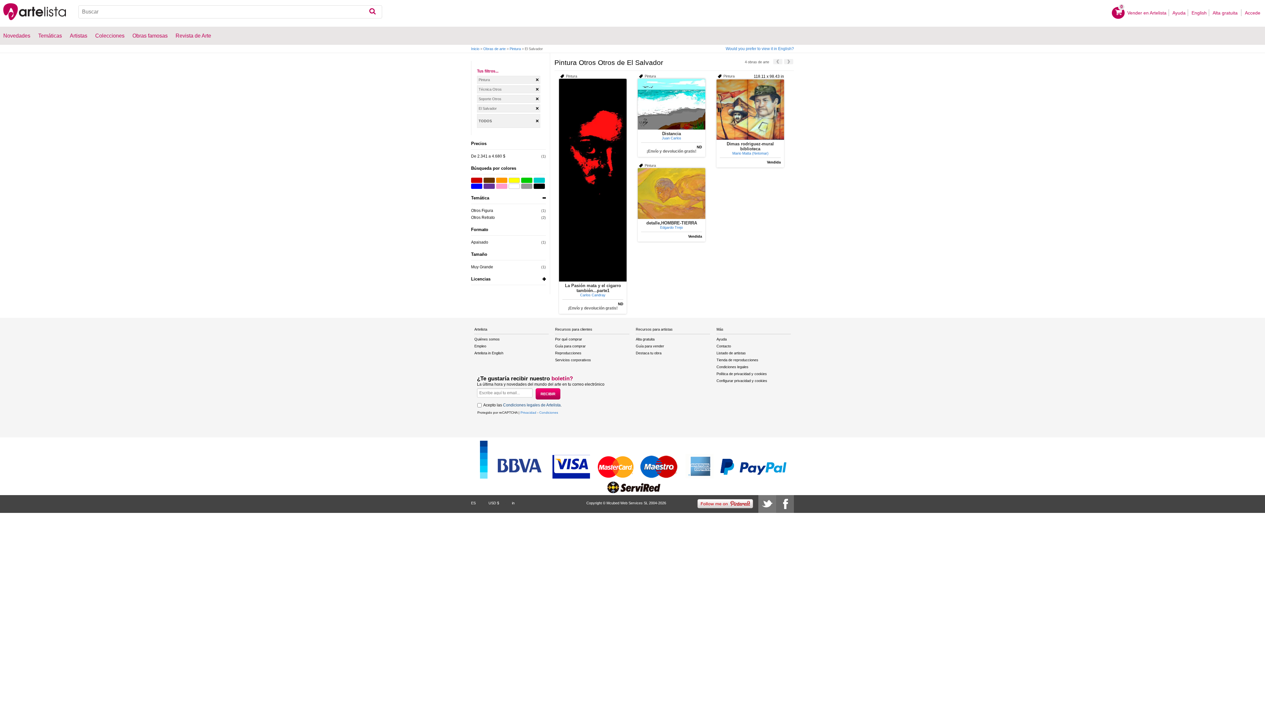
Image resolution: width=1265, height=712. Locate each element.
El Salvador (488, 108)
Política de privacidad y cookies (742, 374)
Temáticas (50, 36)
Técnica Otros (490, 89)
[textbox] (230, 11)
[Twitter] (767, 504)
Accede (1252, 12)
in (513, 503)
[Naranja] (501, 180)
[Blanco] (514, 186)
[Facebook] (785, 504)
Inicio (475, 49)
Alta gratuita (1226, 12)
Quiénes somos (487, 339)
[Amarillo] (514, 180)
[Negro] (539, 186)
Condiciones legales (732, 367)
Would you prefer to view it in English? (760, 48)
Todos (485, 121)
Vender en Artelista (1147, 12)
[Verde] (526, 180)
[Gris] (526, 186)
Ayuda (1179, 12)
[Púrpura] (489, 186)
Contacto (724, 346)
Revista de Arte (193, 36)
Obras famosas (150, 36)
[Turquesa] (539, 180)
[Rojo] (476, 180)
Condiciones (548, 412)
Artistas (78, 36)
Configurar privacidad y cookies (742, 381)
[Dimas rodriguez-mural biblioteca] (750, 109)
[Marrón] (489, 180)
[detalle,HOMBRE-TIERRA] (671, 193)
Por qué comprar (568, 339)
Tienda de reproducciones (737, 360)
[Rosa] (501, 186)
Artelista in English (488, 353)
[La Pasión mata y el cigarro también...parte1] (593, 180)
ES (473, 503)
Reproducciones (568, 353)
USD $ (494, 503)
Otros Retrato (483, 217)
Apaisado (479, 242)
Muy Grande (482, 267)
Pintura (515, 49)
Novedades (16, 36)
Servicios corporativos (573, 360)
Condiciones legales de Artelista (532, 405)
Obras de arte (494, 49)
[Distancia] (671, 104)
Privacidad (528, 412)
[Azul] (476, 186)
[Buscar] (372, 11)
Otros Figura (482, 210)
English (1199, 12)
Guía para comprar (570, 346)
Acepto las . (522, 405)
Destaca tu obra (648, 353)
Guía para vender (650, 346)
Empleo (480, 346)
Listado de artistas (731, 353)
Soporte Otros (490, 99)
